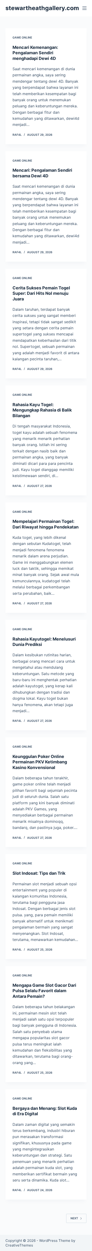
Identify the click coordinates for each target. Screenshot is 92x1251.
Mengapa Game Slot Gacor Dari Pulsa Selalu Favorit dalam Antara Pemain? (44, 991)
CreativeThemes (19, 1245)
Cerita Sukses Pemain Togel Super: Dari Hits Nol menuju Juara (41, 293)
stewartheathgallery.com (42, 8)
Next (74, 1218)
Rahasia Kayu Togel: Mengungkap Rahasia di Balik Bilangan (42, 410)
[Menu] (84, 8)
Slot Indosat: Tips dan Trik (39, 873)
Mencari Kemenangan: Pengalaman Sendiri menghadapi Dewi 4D (35, 53)
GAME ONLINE (22, 37)
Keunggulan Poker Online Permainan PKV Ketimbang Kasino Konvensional (40, 762)
